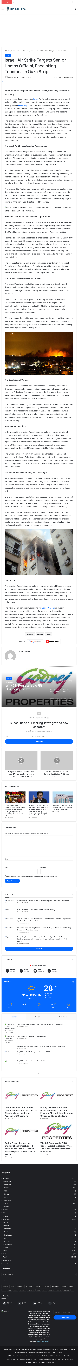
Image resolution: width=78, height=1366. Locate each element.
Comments (63, 1017)
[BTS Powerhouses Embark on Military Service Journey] (10, 912)
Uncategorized (7, 1260)
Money (6, 1194)
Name (7, 859)
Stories (5, 1250)
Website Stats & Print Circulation (60, 1356)
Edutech (7, 1222)
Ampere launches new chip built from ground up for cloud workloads (41, 1046)
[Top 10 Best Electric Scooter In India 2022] (10, 1064)
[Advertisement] (39, 31)
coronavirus (20, 1286)
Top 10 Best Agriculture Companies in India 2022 (34, 1036)
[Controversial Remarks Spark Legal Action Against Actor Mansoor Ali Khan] (10, 903)
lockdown (31, 1290)
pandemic (52, 1290)
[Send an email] (17, 77)
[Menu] (3, 9)
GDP (5, 1191)
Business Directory (45, 1362)
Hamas (30, 634)
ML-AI (6, 1238)
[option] (39, 686)
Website (43, 867)
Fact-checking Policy (44, 1359)
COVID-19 (29, 1286)
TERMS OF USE (11, 1359)
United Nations (48, 608)
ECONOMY (45, 1286)
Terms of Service (35, 1356)
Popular (14, 1017)
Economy (7, 1184)
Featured (6, 1206)
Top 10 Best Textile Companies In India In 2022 (33, 1052)
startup (59, 1290)
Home (8, 51)
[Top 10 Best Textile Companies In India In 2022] (10, 1054)
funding (71, 1286)
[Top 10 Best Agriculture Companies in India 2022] (10, 1039)
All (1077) (39, 949)
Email (7, 867)
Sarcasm (6, 1216)
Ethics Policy (56, 1359)
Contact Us (45, 1356)
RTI (4, 1213)
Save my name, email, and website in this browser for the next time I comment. (31, 876)
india (9, 1290)
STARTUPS (6, 1219)
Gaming (6, 1232)
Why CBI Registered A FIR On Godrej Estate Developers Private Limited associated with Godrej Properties (56, 1147)
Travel (6, 1247)
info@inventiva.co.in (43, 1341)
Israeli (35, 99)
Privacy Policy (24, 1356)
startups (66, 1290)
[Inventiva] (15, 9)
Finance (6, 1188)
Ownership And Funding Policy (26, 1359)
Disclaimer (28, 1362)
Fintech (6, 1225)
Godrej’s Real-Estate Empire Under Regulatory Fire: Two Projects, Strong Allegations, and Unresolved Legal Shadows (56, 1111)
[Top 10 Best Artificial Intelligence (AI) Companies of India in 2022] (10, 1028)
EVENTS (5, 1203)
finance (64, 1286)
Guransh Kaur (12, 77)
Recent (37, 1017)
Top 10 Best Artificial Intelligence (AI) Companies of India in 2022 (40, 1024)
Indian (15, 1290)
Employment (7, 1200)
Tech (4, 1254)
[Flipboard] (52, 641)
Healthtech (8, 1235)
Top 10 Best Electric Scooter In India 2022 (31, 1061)
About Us (15, 1356)
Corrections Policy (67, 1359)
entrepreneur (55, 1286)
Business (6, 1178)
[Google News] (35, 641)
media (38, 1290)
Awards (35, 1362)
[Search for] (75, 9)
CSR (9, 1356)
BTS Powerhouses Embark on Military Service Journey (36, 910)
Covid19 (37, 1286)
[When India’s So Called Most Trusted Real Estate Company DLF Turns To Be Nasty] (63, 797)
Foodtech (7, 1229)
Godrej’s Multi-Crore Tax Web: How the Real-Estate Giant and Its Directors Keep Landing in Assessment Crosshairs (21, 1111)
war (49, 634)
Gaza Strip (23, 105)
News (44, 1290)
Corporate (7, 1181)
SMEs (6, 1197)
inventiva (22, 1290)
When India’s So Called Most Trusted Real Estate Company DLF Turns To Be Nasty (63, 807)
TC (72, 1290)
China (12, 1286)
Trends (13, 51)
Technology (8, 1244)
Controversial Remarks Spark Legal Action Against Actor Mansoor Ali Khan (43, 901)
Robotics (7, 1241)
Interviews (6, 1210)
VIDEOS (5, 1263)
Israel (40, 634)
